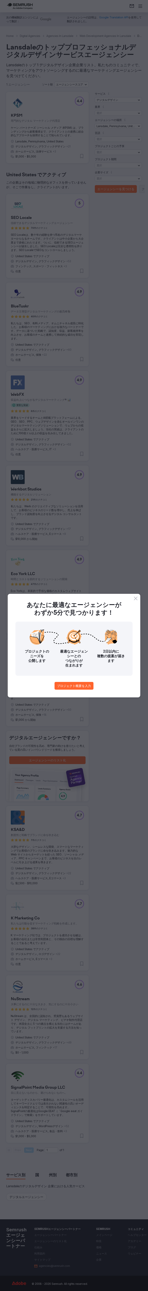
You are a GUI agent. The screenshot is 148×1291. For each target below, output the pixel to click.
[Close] (135, 598)
